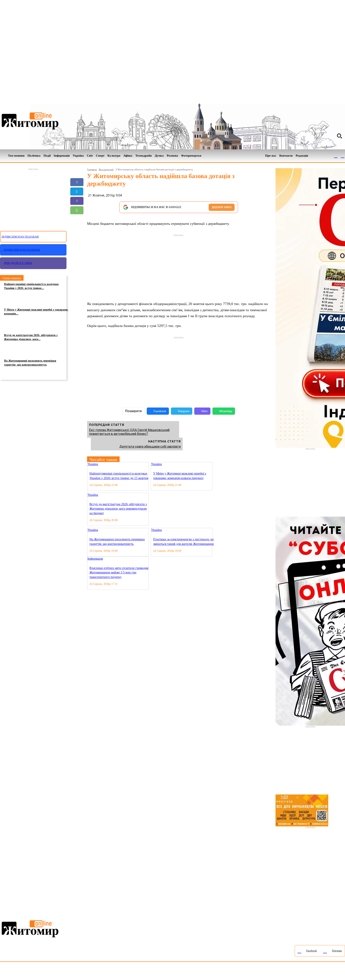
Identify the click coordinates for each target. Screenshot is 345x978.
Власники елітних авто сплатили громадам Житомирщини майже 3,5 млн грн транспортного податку (118, 572)
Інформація (95, 558)
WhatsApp (225, 411)
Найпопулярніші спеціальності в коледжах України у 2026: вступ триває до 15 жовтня (118, 476)
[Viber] (76, 201)
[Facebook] (335, 155)
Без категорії (106, 169)
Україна (92, 464)
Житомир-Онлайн (32, 970)
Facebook (160, 411)
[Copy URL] (76, 229)
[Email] (76, 220)
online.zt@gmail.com (219, 970)
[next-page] (218, 464)
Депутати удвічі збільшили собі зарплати (150, 446)
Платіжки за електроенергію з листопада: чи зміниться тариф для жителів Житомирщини (183, 541)
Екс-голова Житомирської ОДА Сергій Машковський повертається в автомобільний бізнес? (129, 432)
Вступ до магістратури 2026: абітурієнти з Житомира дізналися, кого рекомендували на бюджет (118, 508)
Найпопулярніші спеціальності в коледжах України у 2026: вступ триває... (31, 286)
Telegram (183, 411)
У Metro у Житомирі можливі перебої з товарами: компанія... (36, 311)
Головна (92, 169)
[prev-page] (215, 464)
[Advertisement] (33, 197)
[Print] (76, 238)
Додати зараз (221, 207)
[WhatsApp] (76, 210)
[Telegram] (342, 155)
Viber (204, 411)
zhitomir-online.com (170, 970)
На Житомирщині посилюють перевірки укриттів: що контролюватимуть (30, 362)
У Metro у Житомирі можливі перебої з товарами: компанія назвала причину (179, 476)
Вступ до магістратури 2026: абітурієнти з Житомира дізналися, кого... (31, 337)
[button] (339, 135)
